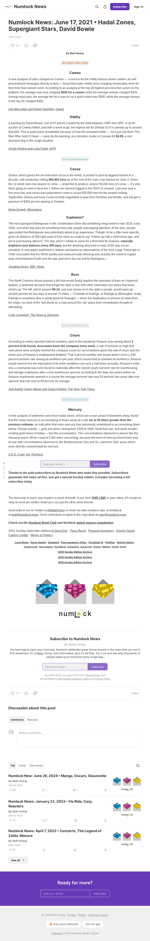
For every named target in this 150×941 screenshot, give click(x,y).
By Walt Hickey (17, 781)
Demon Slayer (125, 530)
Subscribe (120, 6)
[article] (75, 783)
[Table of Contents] (4, 470)
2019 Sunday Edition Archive (75, 557)
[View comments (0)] (26, 45)
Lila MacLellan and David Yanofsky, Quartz (36, 109)
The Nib (115, 547)
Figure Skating (46, 547)
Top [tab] (13, 765)
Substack (56, 933)
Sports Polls (86, 547)
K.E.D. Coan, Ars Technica (25, 454)
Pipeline (97, 547)
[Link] (3, 73)
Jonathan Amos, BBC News (26, 266)
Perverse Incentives (101, 530)
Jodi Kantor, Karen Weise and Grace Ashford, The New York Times (51, 389)
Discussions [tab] (36, 765)
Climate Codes (31, 547)
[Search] (97, 6)
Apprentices (73, 547)
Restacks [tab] (32, 719)
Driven (123, 547)
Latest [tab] (22, 765)
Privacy (72, 915)
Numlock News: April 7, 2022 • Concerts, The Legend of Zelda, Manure (54, 833)
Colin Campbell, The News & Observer (33, 315)
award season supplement (94, 522)
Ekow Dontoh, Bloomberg (25, 209)
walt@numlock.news (25, 514)
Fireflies (110, 542)
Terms (82, 915)
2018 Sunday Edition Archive (75, 562)
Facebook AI (95, 542)
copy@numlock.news (112, 514)
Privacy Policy (102, 678)
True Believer (60, 547)
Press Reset (78, 530)
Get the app (93, 924)
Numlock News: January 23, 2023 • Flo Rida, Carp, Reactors (50, 803)
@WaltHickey (56, 510)
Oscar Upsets (38, 542)
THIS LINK (98, 497)
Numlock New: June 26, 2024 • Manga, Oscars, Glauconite (57, 776)
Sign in (138, 6)
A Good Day (60, 530)
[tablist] (24, 719)
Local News (22, 542)
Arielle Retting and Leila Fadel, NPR (32, 148)
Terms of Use (93, 675)
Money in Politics (42, 535)
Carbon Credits (18, 535)
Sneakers (53, 542)
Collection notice (98, 915)
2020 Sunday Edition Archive (75, 551)
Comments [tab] (17, 719)
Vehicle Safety (125, 542)
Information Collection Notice (74, 678)
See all (15, 860)
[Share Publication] (105, 6)
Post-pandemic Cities (74, 542)
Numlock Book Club (43, 522)
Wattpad (106, 547)
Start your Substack (65, 924)
